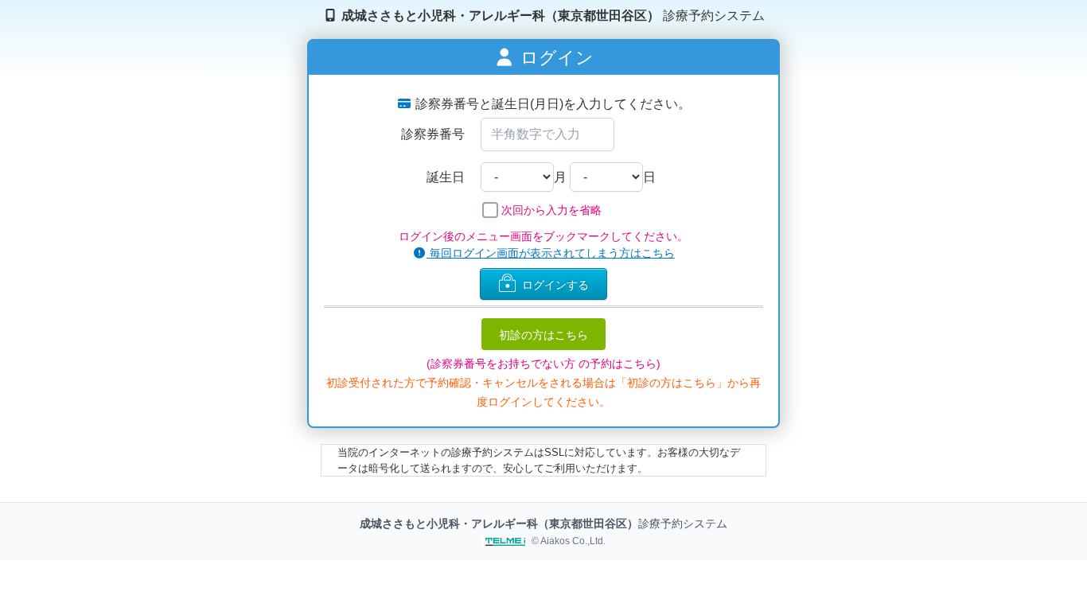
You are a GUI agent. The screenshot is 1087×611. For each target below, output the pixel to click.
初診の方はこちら (543, 334)
